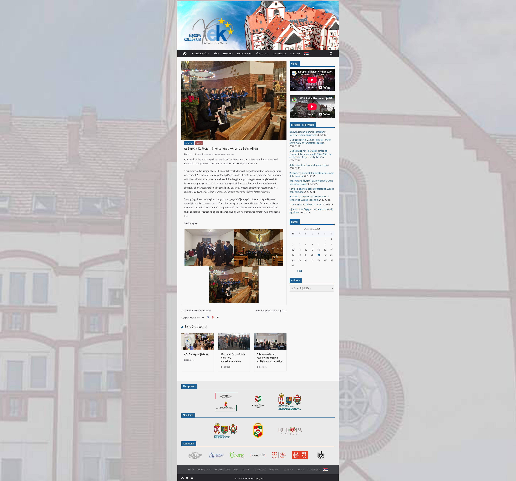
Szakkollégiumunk (204, 470)
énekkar (223, 154)
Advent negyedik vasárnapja (269, 310)
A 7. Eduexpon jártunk (196, 354)
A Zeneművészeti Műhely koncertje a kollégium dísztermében (270, 358)
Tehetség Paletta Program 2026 (305, 204)
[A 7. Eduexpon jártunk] (197, 335)
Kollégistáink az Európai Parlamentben (309, 165)
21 (319, 255)
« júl (299, 270)
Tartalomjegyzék (314, 470)
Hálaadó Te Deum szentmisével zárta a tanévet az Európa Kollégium (309, 198)
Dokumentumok (244, 53)
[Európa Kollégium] (184, 54)
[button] (208, 54)
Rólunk (191, 470)
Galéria (199, 143)
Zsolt (198, 154)
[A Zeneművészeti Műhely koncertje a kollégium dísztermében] (270, 335)
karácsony (230, 154)
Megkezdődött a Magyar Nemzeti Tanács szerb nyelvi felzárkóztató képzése (310, 141)
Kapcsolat (295, 53)
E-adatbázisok (279, 53)
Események (228, 53)
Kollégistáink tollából (222, 470)
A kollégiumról (199, 53)
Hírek (216, 53)
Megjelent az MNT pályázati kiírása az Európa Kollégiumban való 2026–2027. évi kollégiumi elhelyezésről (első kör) (310, 154)
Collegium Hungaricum (212, 154)
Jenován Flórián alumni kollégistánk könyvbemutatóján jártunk (307, 133)
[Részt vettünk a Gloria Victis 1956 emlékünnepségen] (234, 335)
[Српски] (306, 53)
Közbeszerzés (262, 53)
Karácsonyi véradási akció (198, 310)
